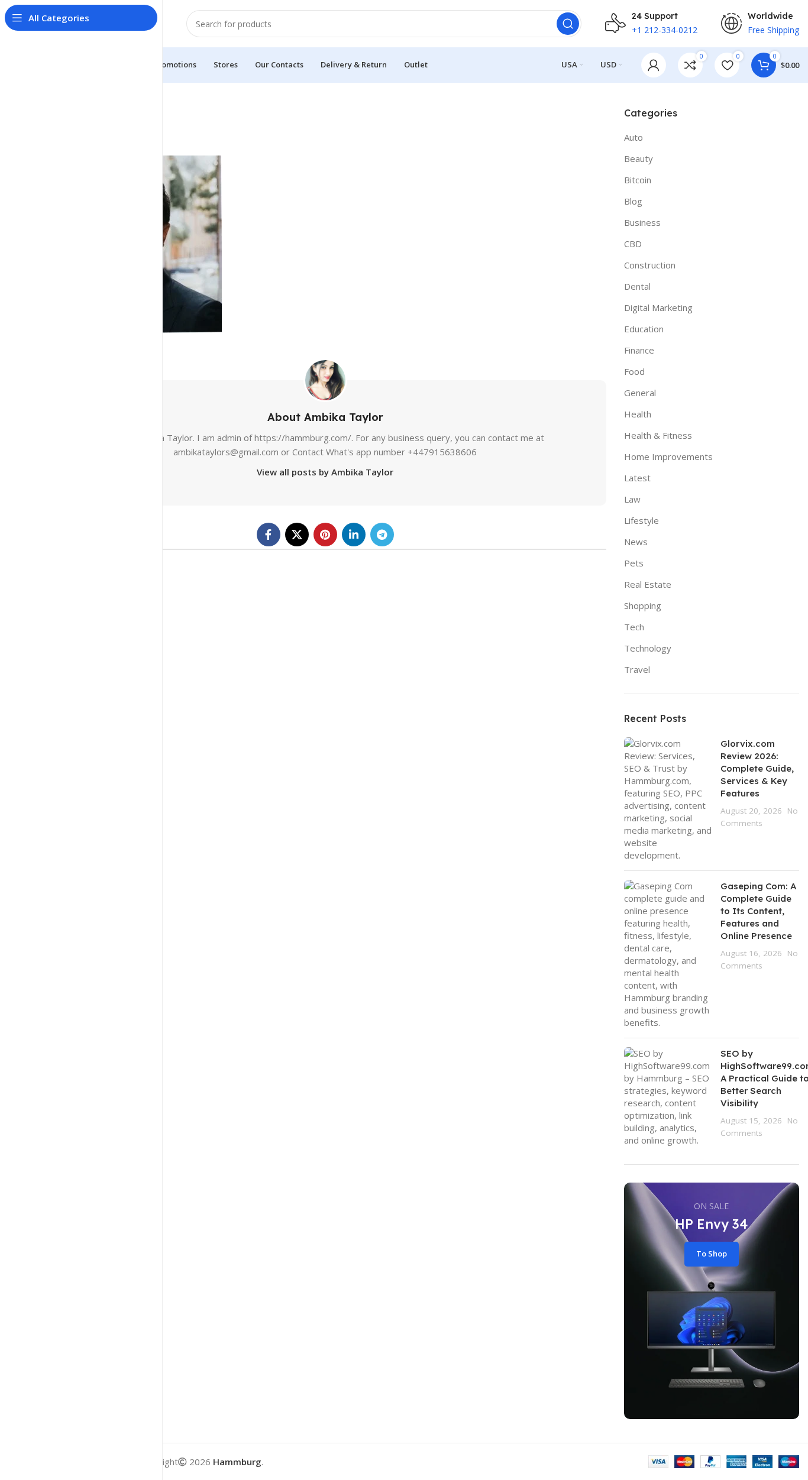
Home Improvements (668, 456)
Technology (647, 648)
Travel (637, 669)
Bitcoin (637, 180)
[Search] (568, 23)
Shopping (642, 605)
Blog (633, 201)
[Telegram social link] (382, 534)
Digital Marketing (658, 307)
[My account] (653, 65)
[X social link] (297, 534)
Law (632, 499)
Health (637, 414)
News (636, 542)
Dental (637, 286)
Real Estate (647, 584)
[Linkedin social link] (354, 534)
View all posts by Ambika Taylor (325, 472)
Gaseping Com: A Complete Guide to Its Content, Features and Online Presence (758, 910)
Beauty (638, 158)
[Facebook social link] (268, 534)
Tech (634, 627)
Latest (637, 478)
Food (634, 371)
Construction (650, 265)
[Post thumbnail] (668, 799)
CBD (633, 244)
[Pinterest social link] (325, 534)
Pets (634, 563)
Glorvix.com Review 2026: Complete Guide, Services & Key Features (757, 768)
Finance (639, 350)
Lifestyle (641, 520)
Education (644, 329)
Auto (633, 137)
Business (642, 222)
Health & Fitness (658, 435)
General (640, 393)
